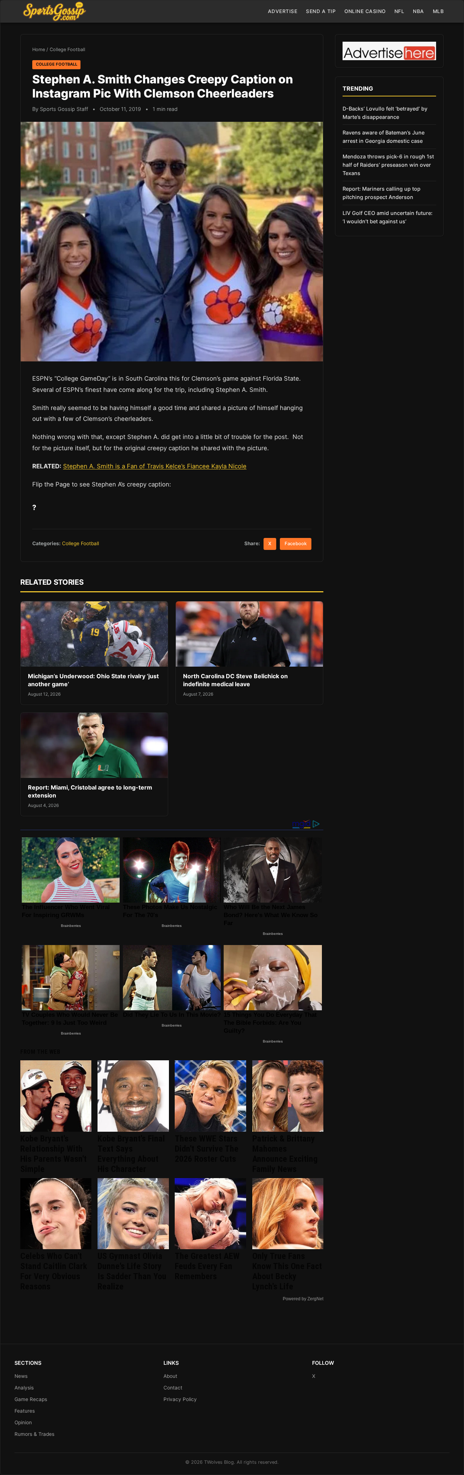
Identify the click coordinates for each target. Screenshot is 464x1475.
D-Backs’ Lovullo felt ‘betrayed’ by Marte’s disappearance (385, 112)
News (21, 1376)
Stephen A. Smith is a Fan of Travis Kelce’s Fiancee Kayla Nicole (154, 466)
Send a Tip (321, 11)
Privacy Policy (180, 1399)
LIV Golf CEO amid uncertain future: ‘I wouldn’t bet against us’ (387, 217)
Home (38, 49)
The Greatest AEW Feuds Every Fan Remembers (207, 1266)
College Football (67, 49)
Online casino (365, 11)
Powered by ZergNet (303, 1298)
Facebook (296, 543)
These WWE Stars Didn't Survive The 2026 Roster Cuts (207, 1149)
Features (24, 1411)
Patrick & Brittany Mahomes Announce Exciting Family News (285, 1154)
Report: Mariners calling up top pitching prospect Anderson (381, 193)
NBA (418, 11)
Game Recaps (30, 1399)
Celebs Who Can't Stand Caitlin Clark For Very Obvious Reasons (53, 1271)
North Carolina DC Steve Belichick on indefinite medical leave (235, 680)
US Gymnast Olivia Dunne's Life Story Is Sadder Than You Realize (132, 1271)
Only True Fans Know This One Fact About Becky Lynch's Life (287, 1271)
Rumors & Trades (34, 1434)
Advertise (283, 11)
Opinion (23, 1422)
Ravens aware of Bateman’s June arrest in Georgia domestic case (383, 136)
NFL (399, 11)
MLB (438, 11)
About (170, 1376)
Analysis (24, 1388)
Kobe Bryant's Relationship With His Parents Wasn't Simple (53, 1154)
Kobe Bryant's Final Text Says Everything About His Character (131, 1154)
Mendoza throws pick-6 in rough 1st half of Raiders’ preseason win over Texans (388, 164)
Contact (172, 1388)
